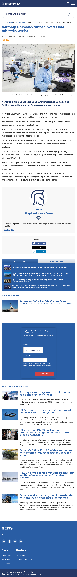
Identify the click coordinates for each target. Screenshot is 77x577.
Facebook (41, 243)
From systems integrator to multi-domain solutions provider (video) (45, 393)
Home (4, 22)
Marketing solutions (24, 559)
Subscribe (6, 559)
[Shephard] (11, 3)
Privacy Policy (28, 365)
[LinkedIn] (3, 541)
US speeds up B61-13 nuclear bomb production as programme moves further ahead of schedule (45, 432)
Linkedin (40, 251)
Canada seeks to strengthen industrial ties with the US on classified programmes (46, 496)
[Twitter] (15, 541)
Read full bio (9, 230)
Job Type (27, 355)
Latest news (6, 555)
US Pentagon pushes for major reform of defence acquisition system (45, 411)
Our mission (20, 555)
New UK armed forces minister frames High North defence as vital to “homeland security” (46, 475)
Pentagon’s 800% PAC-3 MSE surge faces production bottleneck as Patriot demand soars (46, 302)
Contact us (6, 563)
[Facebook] (9, 541)
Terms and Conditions (14, 572)
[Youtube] (21, 541)
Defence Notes (20, 22)
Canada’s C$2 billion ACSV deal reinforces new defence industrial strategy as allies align (45, 453)
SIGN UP (44, 374)
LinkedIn (38, 218)
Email (26, 344)
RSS (3, 40)
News (11, 22)
